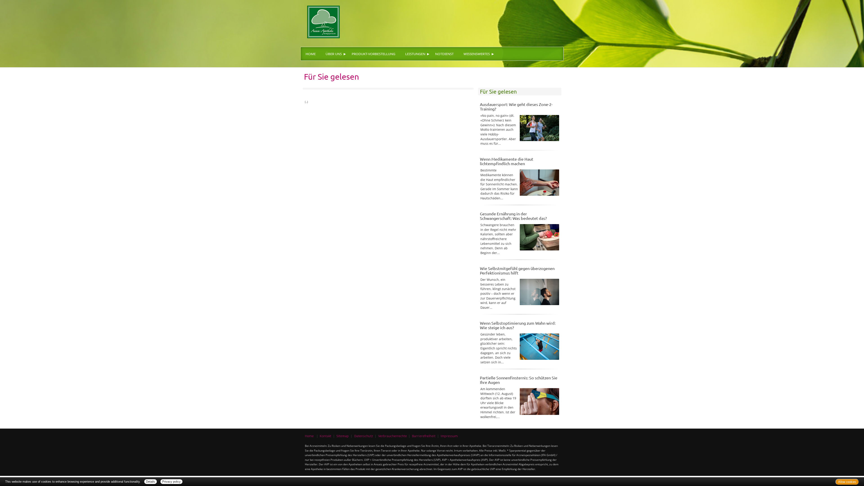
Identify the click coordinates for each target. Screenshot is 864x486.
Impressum (449, 436)
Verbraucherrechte (392, 436)
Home (311, 54)
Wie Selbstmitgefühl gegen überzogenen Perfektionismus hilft (517, 270)
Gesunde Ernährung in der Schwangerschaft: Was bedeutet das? (513, 215)
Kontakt (325, 436)
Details (150, 481)
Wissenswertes (477, 54)
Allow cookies (847, 482)
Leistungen (415, 54)
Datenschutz (363, 436)
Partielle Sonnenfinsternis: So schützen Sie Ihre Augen (518, 380)
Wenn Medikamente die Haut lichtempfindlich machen (506, 161)
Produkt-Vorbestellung (373, 54)
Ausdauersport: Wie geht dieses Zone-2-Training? (516, 106)
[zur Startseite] (320, 19)
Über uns (334, 54)
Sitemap (342, 436)
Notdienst (444, 54)
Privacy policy (171, 481)
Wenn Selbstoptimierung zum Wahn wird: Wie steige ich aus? (518, 325)
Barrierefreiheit (423, 436)
